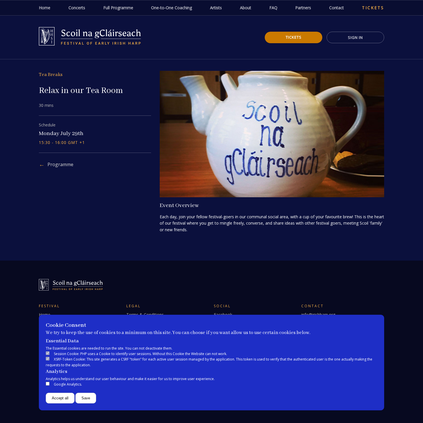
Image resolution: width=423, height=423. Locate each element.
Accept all (60, 398)
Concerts (76, 7)
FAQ (273, 7)
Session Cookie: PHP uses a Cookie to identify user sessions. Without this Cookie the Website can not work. (140, 353)
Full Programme (118, 7)
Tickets (373, 7)
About (245, 7)
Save (85, 398)
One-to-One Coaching (171, 7)
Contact (336, 7)
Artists (216, 7)
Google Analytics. (68, 384)
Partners (303, 7)
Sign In (355, 37)
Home (44, 7)
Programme (60, 164)
